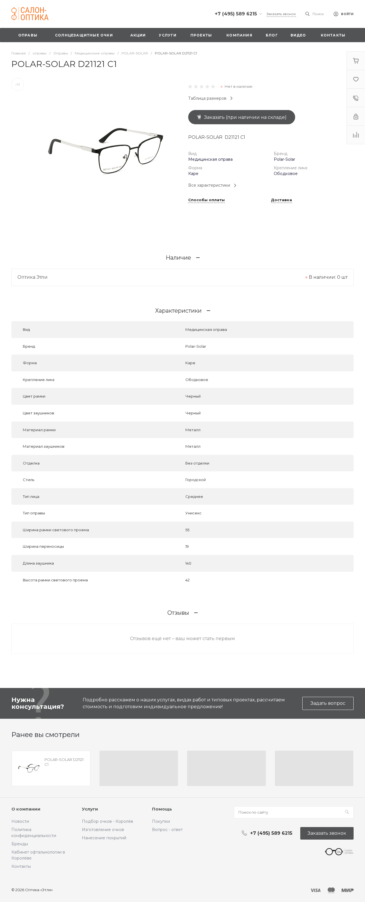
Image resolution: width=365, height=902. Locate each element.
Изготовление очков (103, 829)
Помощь (162, 809)
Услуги (90, 809)
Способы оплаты (206, 200)
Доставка (281, 200)
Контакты (21, 866)
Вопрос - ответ (167, 829)
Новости (20, 821)
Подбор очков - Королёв (107, 821)
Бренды (19, 843)
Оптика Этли (32, 277)
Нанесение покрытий (104, 837)
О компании (25, 809)
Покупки (161, 821)
